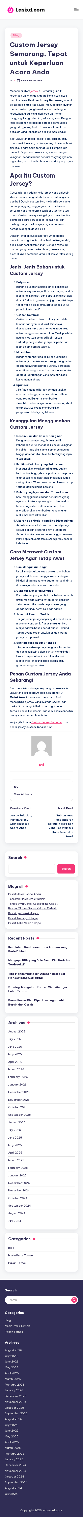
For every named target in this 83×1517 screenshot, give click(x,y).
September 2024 (19, 1205)
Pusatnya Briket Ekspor (23, 913)
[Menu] (76, 10)
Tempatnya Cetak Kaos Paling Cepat (33, 904)
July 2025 (14, 1130)
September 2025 (19, 1114)
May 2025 (15, 1145)
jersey (34, 91)
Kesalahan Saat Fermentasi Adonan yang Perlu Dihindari (37, 949)
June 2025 (15, 1137)
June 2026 (15, 1046)
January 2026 (17, 1084)
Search (15, 857)
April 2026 (15, 1062)
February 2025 (18, 1168)
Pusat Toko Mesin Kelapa (24, 923)
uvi (17, 786)
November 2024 (19, 1190)
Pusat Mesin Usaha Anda (24, 894)
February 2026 (18, 1077)
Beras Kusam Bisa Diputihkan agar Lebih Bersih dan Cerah (36, 1002)
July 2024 (14, 1221)
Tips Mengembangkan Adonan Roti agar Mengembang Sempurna (36, 976)
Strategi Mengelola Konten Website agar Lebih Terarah (37, 989)
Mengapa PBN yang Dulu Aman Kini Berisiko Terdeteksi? (39, 962)
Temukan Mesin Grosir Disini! (26, 899)
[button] (23, 794)
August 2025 (16, 1122)
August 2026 (16, 1031)
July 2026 (14, 1039)
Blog (16, 35)
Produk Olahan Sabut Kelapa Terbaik (32, 908)
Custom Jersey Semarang (47, 722)
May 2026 (15, 1054)
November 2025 (19, 1100)
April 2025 (15, 1152)
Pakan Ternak (17, 1263)
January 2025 (17, 1175)
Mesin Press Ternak (20, 1255)
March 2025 (16, 1160)
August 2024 (17, 1213)
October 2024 (18, 1198)
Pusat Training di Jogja (23, 918)
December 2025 (19, 1092)
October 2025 (17, 1107)
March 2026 (16, 1069)
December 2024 (19, 1183)
